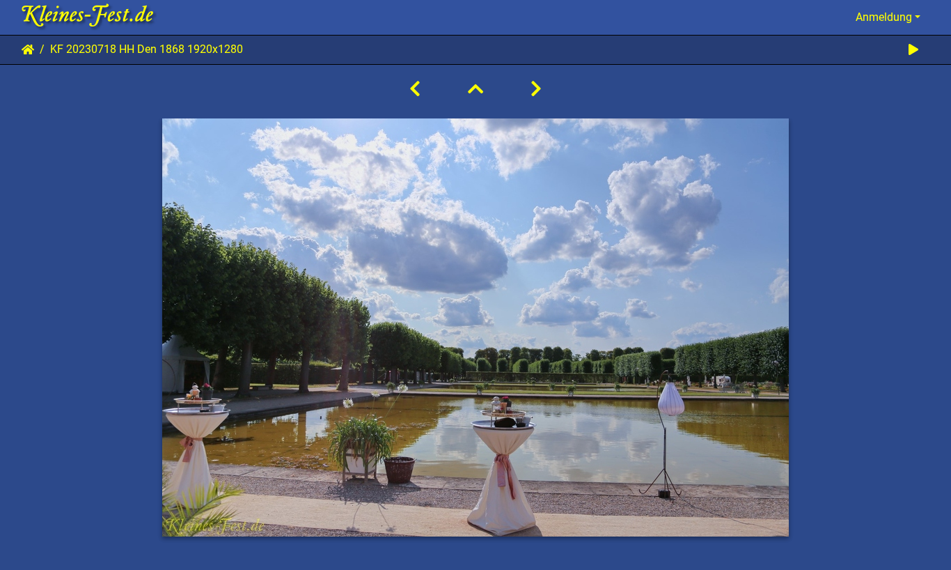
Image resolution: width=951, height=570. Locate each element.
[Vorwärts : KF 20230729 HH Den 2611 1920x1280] (536, 89)
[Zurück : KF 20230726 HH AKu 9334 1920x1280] (415, 89)
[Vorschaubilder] (475, 89)
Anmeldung (884, 17)
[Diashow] (913, 50)
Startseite (28, 49)
